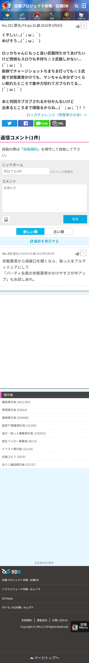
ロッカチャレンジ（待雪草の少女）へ (57, 114)
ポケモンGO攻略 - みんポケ (18, 607)
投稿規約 (30, 149)
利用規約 (27, 620)
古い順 (58, 231)
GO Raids (7, 598)
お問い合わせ (60, 620)
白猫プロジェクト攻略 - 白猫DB (41, 6)
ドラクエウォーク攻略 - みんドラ (21, 589)
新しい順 (30, 231)
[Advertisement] (44, 339)
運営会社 (42, 620)
